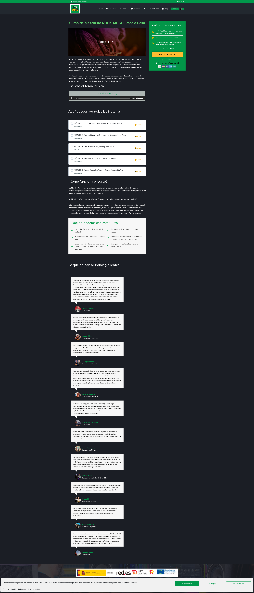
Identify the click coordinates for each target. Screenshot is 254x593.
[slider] (141, 98)
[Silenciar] (137, 98)
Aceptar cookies (187, 583)
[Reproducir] (72, 98)
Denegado (212, 583)
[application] (107, 98)
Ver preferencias (238, 583)
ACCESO (175, 9)
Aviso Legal (39, 589)
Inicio (101, 9)
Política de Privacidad (26, 589)
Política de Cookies (10, 589)
